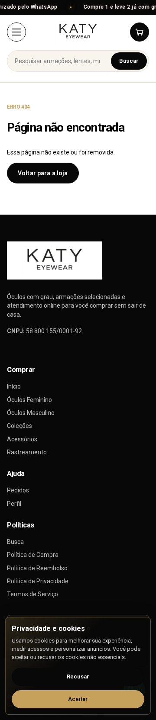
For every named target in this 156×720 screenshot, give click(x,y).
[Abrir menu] (16, 32)
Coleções (19, 425)
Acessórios (22, 439)
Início (14, 386)
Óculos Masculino (31, 412)
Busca (15, 541)
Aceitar (78, 699)
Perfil (14, 503)
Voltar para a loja (43, 173)
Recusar (78, 676)
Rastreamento (27, 452)
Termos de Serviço (32, 594)
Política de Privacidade (37, 581)
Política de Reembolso (37, 568)
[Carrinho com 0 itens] (139, 32)
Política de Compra (32, 554)
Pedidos (18, 490)
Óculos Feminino (29, 399)
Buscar (129, 61)
